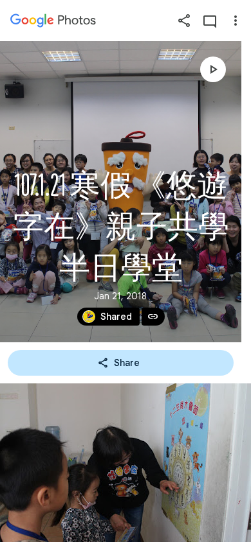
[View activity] (210, 20)
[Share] (184, 20)
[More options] (235, 20)
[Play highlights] (213, 69)
